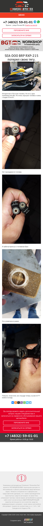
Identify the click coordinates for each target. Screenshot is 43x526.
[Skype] (27, 402)
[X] (18, 402)
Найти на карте (31, 25)
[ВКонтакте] (12, 402)
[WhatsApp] (24, 402)
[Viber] (21, 402)
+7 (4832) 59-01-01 (18, 22)
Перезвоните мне (21, 30)
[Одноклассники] (15, 402)
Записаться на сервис (21, 35)
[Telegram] (30, 402)
